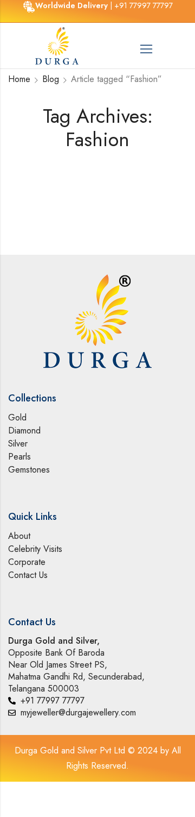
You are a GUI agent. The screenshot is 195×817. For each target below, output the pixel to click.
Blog (50, 79)
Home (19, 79)
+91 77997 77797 (143, 5)
